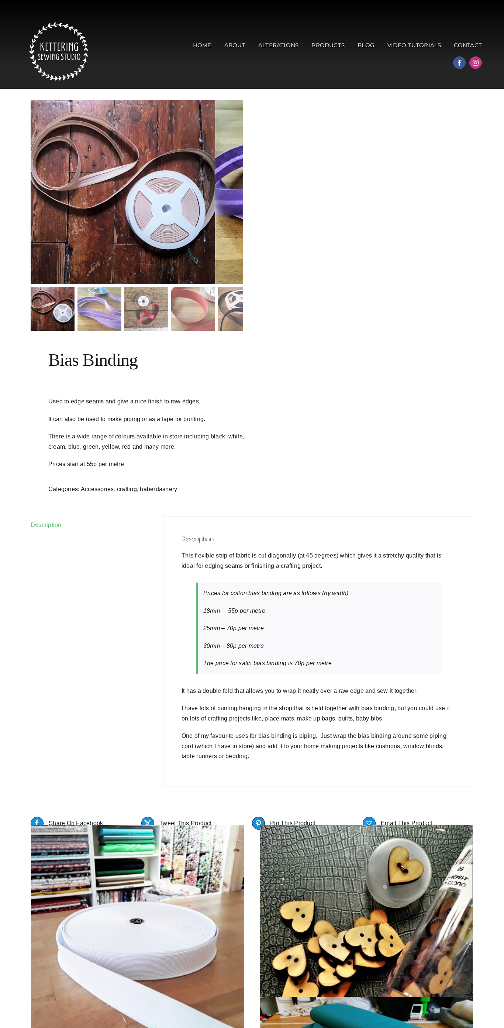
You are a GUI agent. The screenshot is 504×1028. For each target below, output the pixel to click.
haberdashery (158, 489)
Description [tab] (46, 525)
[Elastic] (137, 931)
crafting (127, 489)
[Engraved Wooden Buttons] (366, 931)
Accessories (97, 489)
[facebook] (459, 62)
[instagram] (475, 62)
